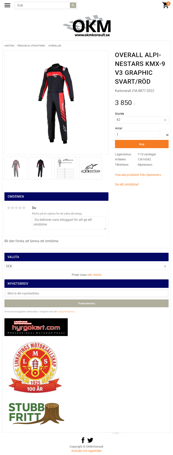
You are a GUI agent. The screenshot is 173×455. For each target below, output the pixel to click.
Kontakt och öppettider (87, 451)
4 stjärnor (20, 208)
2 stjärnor (12, 208)
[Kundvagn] (165, 5)
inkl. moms (94, 275)
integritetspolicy (66, 311)
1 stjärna (9, 208)
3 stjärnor (16, 208)
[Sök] (73, 5)
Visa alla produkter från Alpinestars (138, 175)
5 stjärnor (24, 208)
